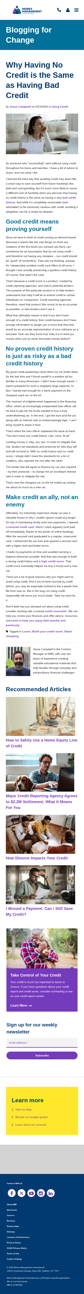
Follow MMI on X (21, 1184)
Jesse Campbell (20, 106)
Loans (26, 622)
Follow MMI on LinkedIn (51, 1184)
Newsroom (12, 1200)
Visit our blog (23, 1100)
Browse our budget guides (31, 1107)
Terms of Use (13, 1244)
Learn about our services (30, 1115)
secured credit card (30, 527)
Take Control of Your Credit (35, 965)
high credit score (52, 561)
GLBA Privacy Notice (16, 1238)
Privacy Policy (13, 1233)
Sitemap (10, 1222)
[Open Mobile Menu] (76, 10)
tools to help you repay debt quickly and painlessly (44, 616)
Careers (10, 1206)
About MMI (12, 1195)
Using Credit (58, 106)
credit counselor (55, 606)
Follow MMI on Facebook (12, 1184)
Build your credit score (45, 622)
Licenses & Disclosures (17, 1228)
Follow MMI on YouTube (31, 1184)
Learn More (18, 996)
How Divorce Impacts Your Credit (36, 848)
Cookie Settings (14, 1249)
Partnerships (12, 1217)
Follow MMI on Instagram (41, 1184)
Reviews (11, 1211)
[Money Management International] (27, 10)
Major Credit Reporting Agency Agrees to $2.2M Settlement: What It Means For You (41, 792)
